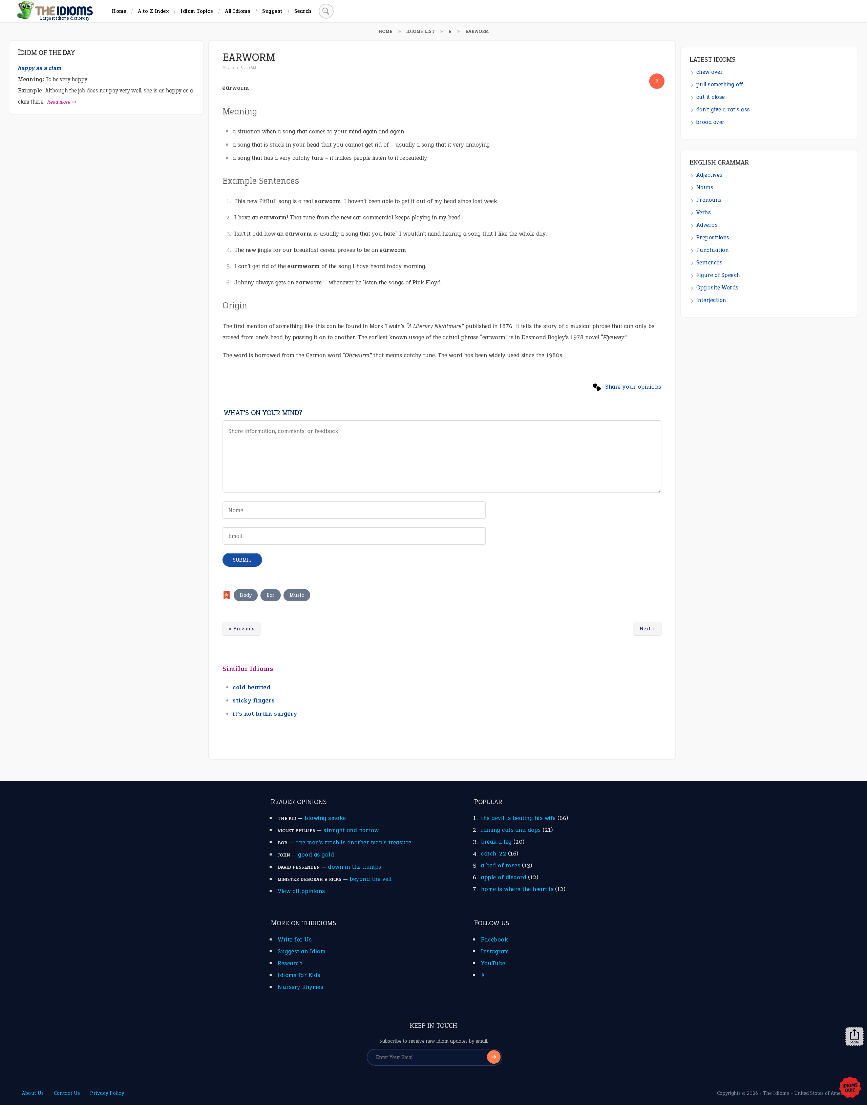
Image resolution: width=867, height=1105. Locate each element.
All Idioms (237, 11)
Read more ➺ (61, 102)
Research (290, 963)
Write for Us (295, 939)
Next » (647, 628)
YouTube (493, 963)
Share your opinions (633, 387)
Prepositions (712, 237)
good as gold (316, 854)
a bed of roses (500, 865)
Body (246, 595)
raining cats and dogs (511, 830)
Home (119, 11)
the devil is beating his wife (518, 818)
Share (854, 1042)
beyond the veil (371, 879)
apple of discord (503, 877)
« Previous (241, 628)
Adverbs (707, 225)
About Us (33, 1093)
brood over (710, 122)
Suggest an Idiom (301, 951)
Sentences (709, 262)
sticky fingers (254, 700)
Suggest (272, 11)
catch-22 (493, 853)
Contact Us (67, 1093)
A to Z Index (153, 11)
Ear (271, 595)
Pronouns (709, 200)
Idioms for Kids (299, 975)
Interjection (711, 300)
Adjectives (709, 175)
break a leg (496, 842)
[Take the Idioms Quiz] (850, 1087)
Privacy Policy (107, 1093)
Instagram (495, 951)
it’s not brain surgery (265, 714)
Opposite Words (717, 287)
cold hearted (252, 687)
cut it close (710, 97)
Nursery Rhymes (300, 987)
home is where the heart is (517, 889)
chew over (709, 72)
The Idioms (776, 1093)
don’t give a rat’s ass (723, 109)
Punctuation (712, 250)
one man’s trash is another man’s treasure (353, 842)
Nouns (705, 187)
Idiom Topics (197, 11)
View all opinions (301, 891)
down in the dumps (354, 867)
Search (303, 11)
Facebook (494, 939)
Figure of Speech (718, 275)
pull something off (719, 84)
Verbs (703, 212)
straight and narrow (351, 830)
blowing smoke (325, 818)
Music (297, 595)
